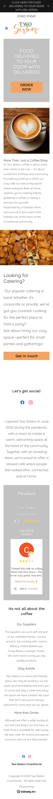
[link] (27, 28)
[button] (7, 28)
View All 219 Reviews (26, 532)
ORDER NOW (26, 87)
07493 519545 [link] (26, 16)
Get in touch (26, 356)
